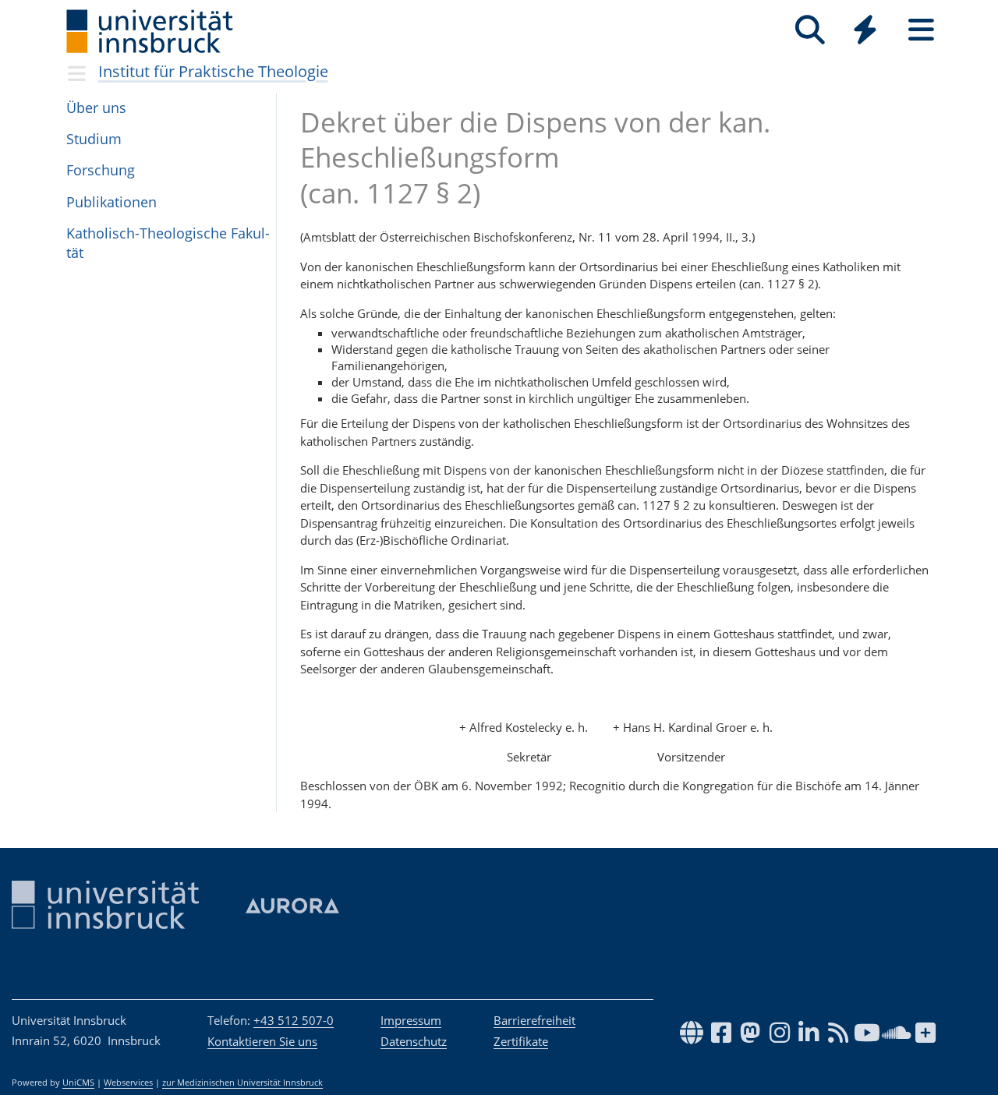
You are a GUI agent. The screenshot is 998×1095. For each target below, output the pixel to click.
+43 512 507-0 (293, 1020)
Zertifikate (521, 1041)
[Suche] (809, 30)
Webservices (128, 1082)
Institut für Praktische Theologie (213, 71)
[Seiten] (921, 30)
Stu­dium (94, 138)
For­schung (100, 170)
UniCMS (78, 1082)
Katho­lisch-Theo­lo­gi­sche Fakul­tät (168, 243)
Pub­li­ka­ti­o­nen (111, 202)
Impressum (410, 1020)
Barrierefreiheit (534, 1020)
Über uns (96, 107)
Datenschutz (413, 1041)
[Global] (865, 31)
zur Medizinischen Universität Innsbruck (242, 1082)
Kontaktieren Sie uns (262, 1041)
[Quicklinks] (865, 30)
